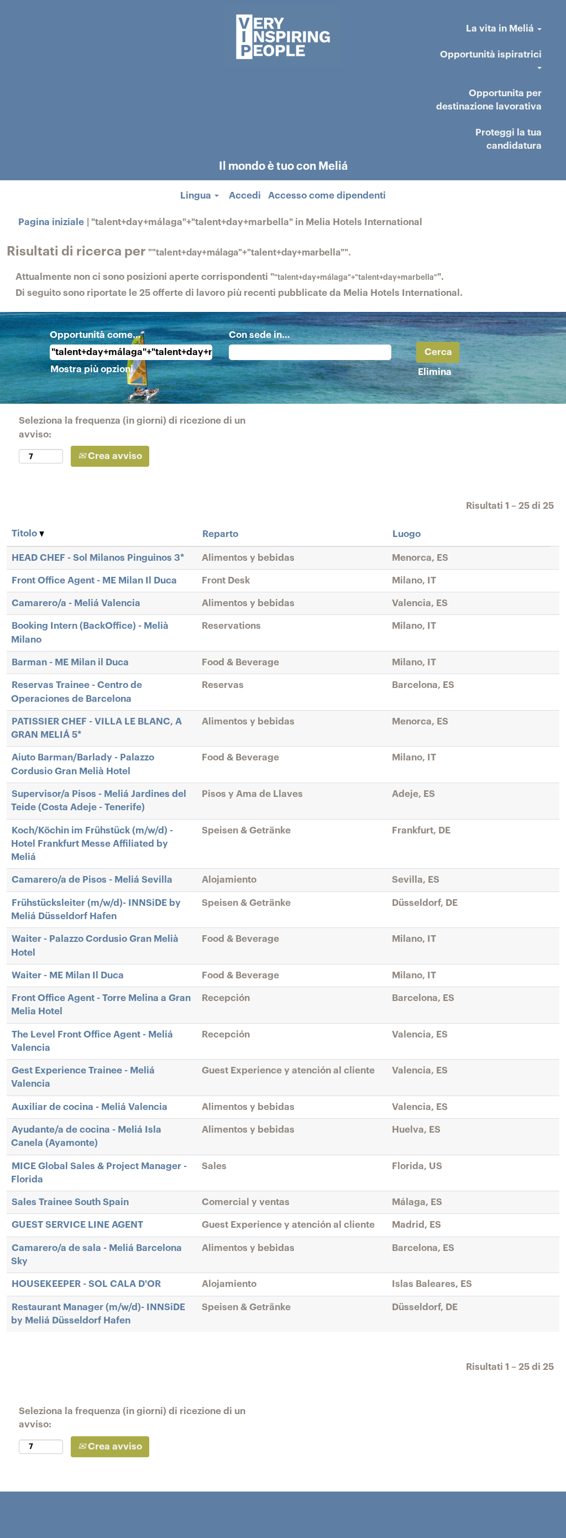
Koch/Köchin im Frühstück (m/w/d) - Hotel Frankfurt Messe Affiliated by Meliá (92, 844)
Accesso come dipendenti (327, 195)
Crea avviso (114, 456)
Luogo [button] (406, 534)
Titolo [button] (25, 533)
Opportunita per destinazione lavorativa (489, 99)
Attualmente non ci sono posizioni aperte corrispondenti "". (229, 276)
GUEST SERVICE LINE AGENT (77, 1224)
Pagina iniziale (51, 222)
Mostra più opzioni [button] (91, 369)
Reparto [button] (220, 534)
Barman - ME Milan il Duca (70, 662)
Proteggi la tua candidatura (508, 139)
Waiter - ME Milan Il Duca (68, 975)
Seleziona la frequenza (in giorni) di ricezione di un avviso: (132, 427)
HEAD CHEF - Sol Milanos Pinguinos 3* (98, 557)
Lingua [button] (196, 195)
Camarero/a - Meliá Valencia (76, 603)
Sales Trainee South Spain (70, 1202)
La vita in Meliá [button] (501, 28)
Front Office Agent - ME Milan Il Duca (94, 580)
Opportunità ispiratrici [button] (491, 54)
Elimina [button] (435, 372)
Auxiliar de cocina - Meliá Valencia (89, 1107)
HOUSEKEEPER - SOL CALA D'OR (86, 1284)
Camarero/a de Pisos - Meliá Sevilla (92, 879)
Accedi (245, 195)
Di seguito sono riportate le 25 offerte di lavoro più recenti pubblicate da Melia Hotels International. (239, 293)
